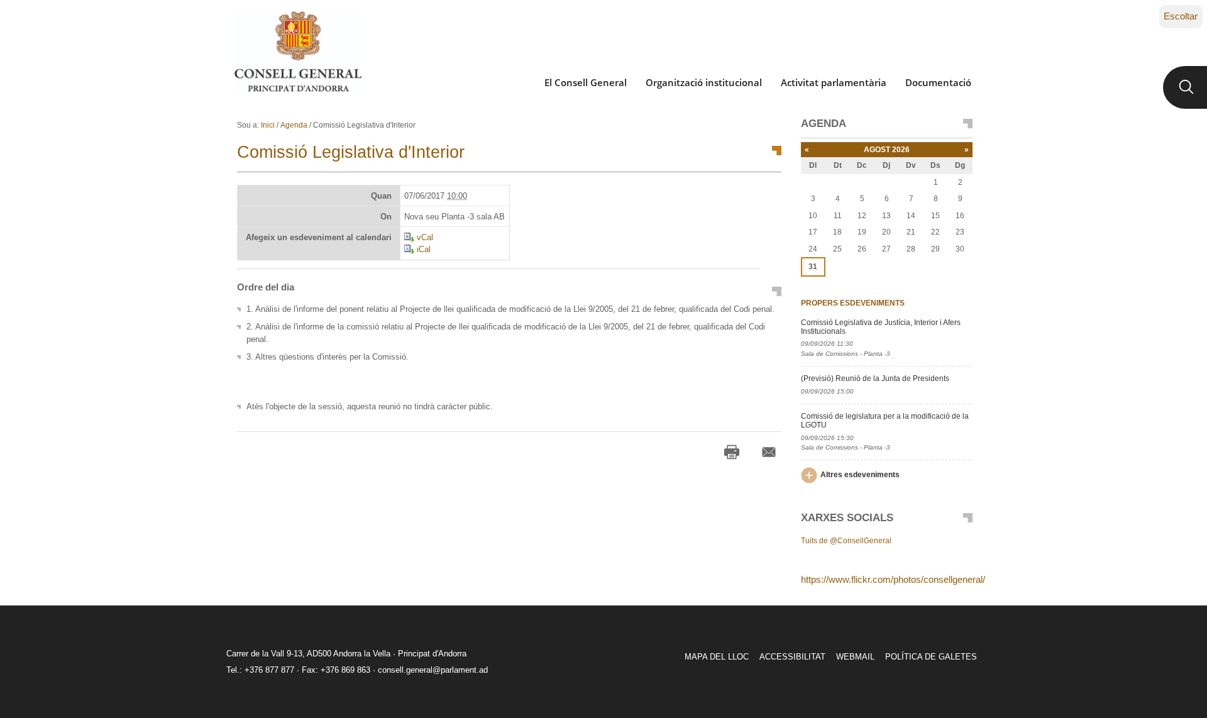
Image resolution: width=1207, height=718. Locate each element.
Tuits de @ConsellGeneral (846, 540)
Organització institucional (704, 82)
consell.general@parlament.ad (433, 670)
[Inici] (297, 51)
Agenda (293, 125)
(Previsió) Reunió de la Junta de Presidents (875, 378)
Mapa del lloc (717, 656)
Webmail (855, 656)
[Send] (768, 452)
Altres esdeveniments (860, 474)
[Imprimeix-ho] (731, 452)
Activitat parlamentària (833, 82)
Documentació (938, 82)
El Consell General (585, 82)
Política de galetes (931, 656)
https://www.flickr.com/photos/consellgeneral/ (893, 579)
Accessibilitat (792, 656)
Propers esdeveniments (853, 303)
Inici (268, 125)
